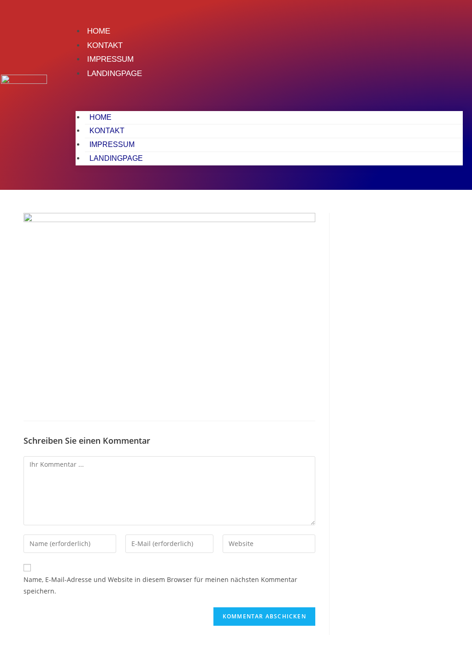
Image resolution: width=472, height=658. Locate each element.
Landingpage (114, 73)
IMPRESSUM (110, 59)
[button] (269, 93)
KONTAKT (105, 45)
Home (98, 31)
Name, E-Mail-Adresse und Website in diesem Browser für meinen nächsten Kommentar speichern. (160, 585)
